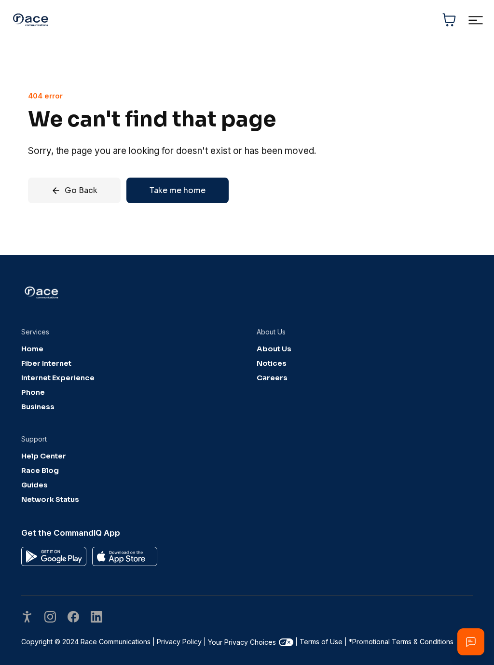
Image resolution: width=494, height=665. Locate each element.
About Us (274, 349)
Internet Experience (58, 378)
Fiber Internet (46, 363)
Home (32, 349)
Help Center (43, 456)
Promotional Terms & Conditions (401, 641)
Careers (272, 378)
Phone (33, 392)
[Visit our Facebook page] (73, 618)
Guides (34, 485)
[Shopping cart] (449, 20)
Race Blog (40, 470)
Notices (272, 363)
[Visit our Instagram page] (50, 618)
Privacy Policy (179, 641)
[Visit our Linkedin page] (96, 618)
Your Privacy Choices (242, 642)
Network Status (50, 499)
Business (38, 406)
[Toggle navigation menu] (475, 20)
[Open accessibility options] (27, 618)
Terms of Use (321, 641)
